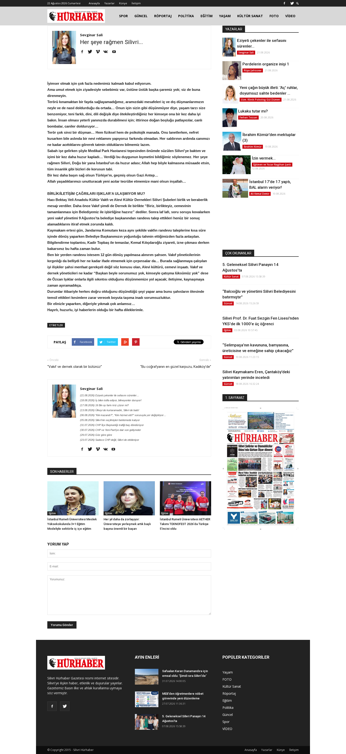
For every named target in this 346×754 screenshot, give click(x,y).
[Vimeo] (99, 52)
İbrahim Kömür (253, 146)
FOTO (274, 16)
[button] (297, 3)
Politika (227, 707)
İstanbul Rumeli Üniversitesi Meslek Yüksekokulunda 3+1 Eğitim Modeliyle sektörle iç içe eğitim (72, 523)
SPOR (123, 16)
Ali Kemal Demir (260, 193)
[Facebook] (284, 3)
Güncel (228, 303)
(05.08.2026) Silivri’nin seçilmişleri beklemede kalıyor (110, 420)
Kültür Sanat (231, 276)
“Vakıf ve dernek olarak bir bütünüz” (74, 367)
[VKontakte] (107, 52)
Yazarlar (109, 3)
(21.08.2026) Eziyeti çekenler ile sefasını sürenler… (109, 395)
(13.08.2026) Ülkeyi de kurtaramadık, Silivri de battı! (109, 410)
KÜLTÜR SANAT (250, 16)
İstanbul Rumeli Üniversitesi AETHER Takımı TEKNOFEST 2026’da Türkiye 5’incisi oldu (185, 523)
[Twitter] (292, 3)
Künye (123, 3)
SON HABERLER (62, 471)
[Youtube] (116, 52)
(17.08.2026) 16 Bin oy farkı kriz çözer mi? (104, 405)
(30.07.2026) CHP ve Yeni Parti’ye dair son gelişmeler (110, 430)
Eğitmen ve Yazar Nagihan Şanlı (272, 164)
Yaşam (227, 672)
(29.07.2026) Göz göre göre (96, 434)
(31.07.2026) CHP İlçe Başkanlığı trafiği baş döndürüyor (112, 425)
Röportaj (229, 693)
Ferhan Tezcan (248, 117)
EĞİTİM (207, 16)
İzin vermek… (264, 158)
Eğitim (52, 513)
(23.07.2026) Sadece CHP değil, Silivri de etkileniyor (109, 439)
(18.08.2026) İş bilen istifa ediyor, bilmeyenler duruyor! (110, 400)
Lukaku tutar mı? (253, 111)
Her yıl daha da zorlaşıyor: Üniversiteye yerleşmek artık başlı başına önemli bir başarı (127, 523)
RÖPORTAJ (163, 16)
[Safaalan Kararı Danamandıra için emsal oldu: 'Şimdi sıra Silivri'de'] (146, 677)
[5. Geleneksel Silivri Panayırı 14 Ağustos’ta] (146, 722)
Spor (225, 721)
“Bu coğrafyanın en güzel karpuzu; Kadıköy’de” (175, 367)
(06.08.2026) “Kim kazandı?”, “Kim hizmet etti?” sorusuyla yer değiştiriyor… (123, 415)
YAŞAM (225, 16)
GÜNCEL (141, 16)
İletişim (136, 3)
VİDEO (290, 16)
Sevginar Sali (91, 34)
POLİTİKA (186, 16)
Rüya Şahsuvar (253, 70)
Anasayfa (94, 3)
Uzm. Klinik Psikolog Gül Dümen (260, 99)
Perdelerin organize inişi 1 (265, 64)
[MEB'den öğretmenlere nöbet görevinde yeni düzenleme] (146, 699)
